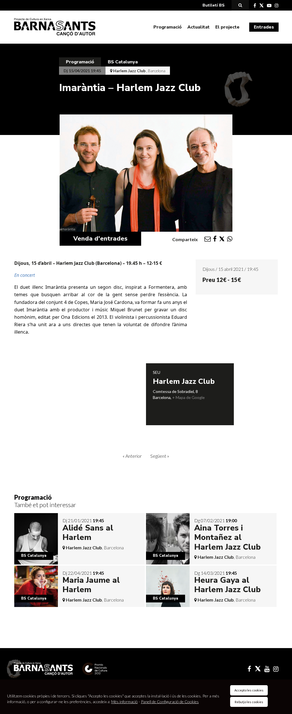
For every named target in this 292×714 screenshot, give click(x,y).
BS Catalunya (123, 62)
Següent (159, 456)
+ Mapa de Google (188, 397)
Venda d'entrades (100, 238)
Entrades (264, 27)
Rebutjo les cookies (249, 702)
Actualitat (198, 27)
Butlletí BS (213, 5)
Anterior (132, 456)
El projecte (227, 27)
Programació (167, 27)
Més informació (124, 701)
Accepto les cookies (248, 690)
